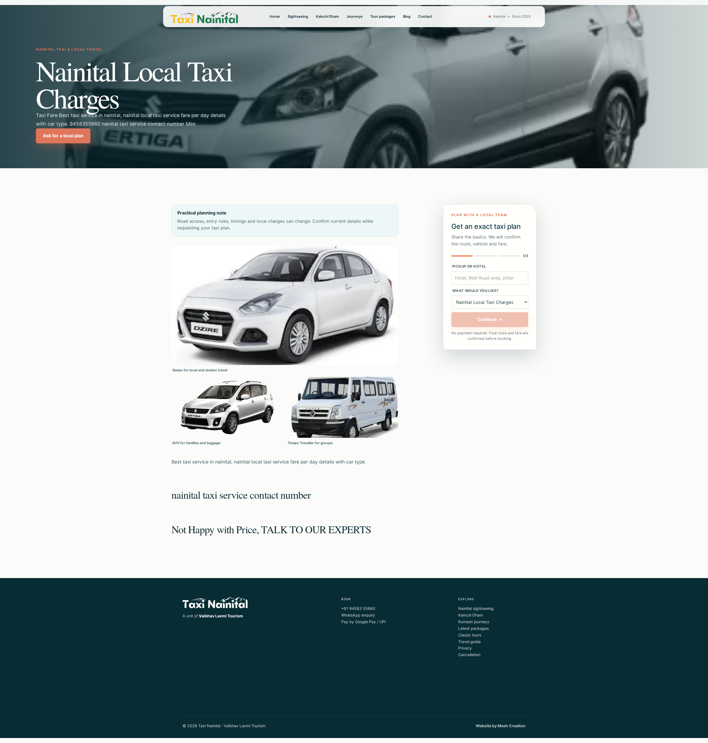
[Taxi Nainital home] (204, 17)
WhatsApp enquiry (358, 615)
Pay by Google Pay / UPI (363, 621)
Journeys (355, 16)
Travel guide (469, 641)
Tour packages (382, 16)
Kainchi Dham (327, 16)
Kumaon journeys (473, 621)
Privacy (465, 648)
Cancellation (469, 654)
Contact (425, 16)
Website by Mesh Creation (500, 725)
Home (275, 16)
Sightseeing (298, 16)
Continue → (489, 319)
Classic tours (469, 635)
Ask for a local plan (63, 135)
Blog (406, 16)
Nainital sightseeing (476, 608)
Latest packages (473, 628)
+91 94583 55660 (358, 608)
